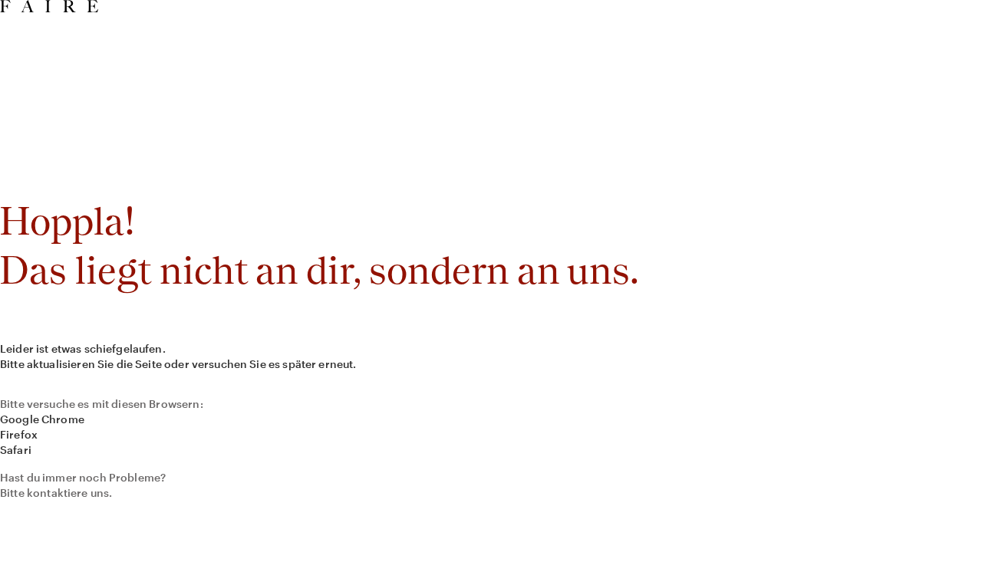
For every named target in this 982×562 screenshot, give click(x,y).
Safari (15, 449)
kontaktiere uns (68, 492)
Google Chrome (42, 419)
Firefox (19, 434)
